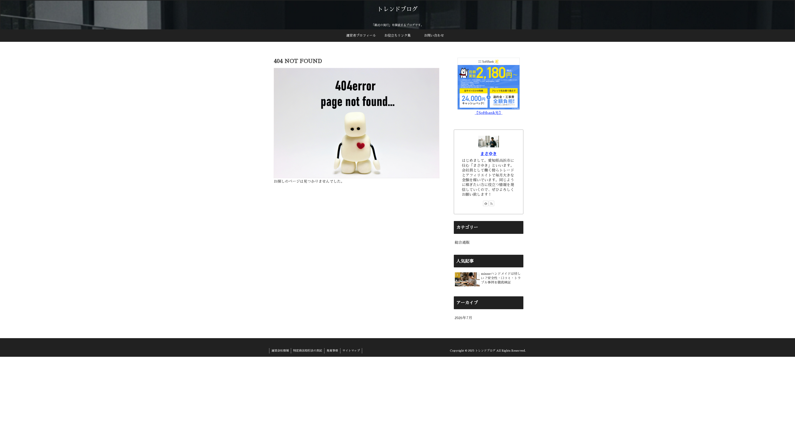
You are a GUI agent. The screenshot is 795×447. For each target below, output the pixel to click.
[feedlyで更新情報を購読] (485, 203)
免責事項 (332, 350)
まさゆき (488, 154)
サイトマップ (351, 350)
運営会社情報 (280, 350)
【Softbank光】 (488, 113)
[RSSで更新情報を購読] (491, 203)
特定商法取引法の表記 (307, 350)
